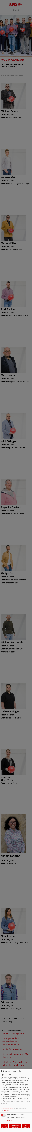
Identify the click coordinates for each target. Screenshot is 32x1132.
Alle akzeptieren (26, 1126)
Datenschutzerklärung (7, 1109)
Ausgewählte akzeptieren (15, 1126)
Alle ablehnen (4, 1126)
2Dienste (9, 1120)
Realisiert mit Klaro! (26, 1130)
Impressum (7, 1110)
